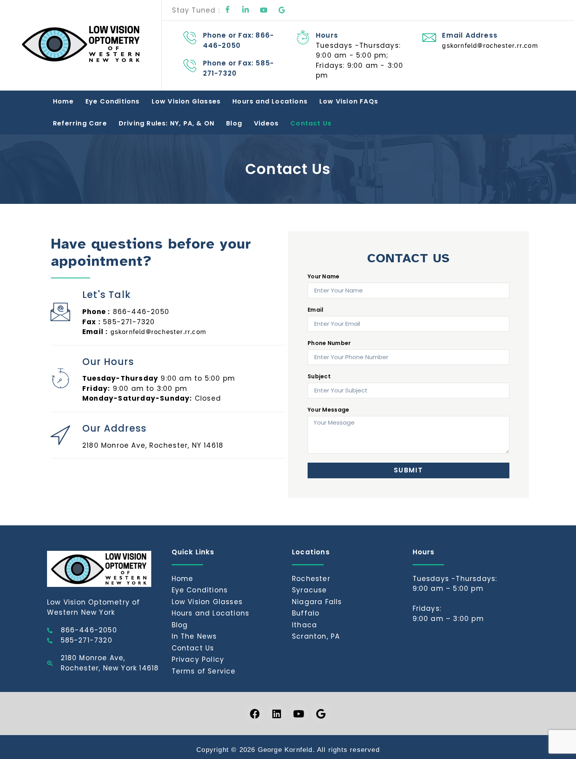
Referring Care (80, 123)
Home (63, 101)
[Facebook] (228, 10)
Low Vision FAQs (348, 101)
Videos (266, 123)
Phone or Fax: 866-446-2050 (238, 40)
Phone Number (329, 343)
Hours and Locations (270, 101)
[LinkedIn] (246, 10)
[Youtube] (264, 10)
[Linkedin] (277, 713)
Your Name (324, 277)
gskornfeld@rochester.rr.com (490, 46)
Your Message (329, 410)
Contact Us (310, 123)
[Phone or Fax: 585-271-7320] (190, 65)
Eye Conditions (112, 101)
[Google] (282, 10)
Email (316, 310)
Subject (319, 377)
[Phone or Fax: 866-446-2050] (190, 37)
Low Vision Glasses (186, 101)
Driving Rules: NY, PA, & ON (166, 123)
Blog (234, 123)
